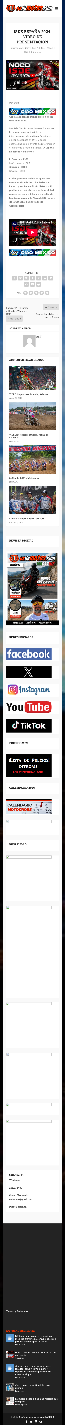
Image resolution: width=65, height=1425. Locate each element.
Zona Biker (20, 1358)
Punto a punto (21, 1404)
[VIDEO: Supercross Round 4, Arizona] (32, 378)
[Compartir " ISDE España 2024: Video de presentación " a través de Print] (39, 284)
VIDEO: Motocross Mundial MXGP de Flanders (28, 436)
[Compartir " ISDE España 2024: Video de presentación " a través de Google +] (26, 278)
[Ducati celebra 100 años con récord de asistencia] (10, 1354)
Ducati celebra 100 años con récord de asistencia (35, 1354)
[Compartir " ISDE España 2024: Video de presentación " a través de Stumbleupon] (26, 284)
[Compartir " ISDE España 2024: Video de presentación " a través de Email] (32, 284)
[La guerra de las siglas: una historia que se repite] (10, 1401)
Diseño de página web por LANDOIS (36, 1417)
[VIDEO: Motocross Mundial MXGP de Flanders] (32, 416)
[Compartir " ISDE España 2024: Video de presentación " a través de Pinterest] (39, 278)
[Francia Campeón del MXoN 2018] (32, 500)
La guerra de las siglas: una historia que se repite (36, 1400)
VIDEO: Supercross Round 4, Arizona (28, 394)
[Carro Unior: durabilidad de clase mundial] (10, 1387)
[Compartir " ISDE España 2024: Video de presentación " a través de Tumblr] (32, 278)
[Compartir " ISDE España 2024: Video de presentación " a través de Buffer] (51, 278)
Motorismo (20, 1344)
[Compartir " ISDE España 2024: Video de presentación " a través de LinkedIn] (45, 278)
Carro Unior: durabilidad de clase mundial (32, 1386)
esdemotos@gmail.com (20, 1199)
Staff (27, 47)
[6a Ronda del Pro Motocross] (32, 459)
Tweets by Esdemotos (17, 1311)
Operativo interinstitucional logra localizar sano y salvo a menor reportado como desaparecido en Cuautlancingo (33, 1370)
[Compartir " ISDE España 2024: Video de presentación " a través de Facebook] (14, 278)
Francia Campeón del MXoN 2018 (26, 518)
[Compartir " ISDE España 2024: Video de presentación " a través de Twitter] (20, 278)
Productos (19, 1391)
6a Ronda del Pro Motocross (24, 478)
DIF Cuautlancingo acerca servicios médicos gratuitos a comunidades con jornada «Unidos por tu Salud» (35, 1339)
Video (50, 47)
